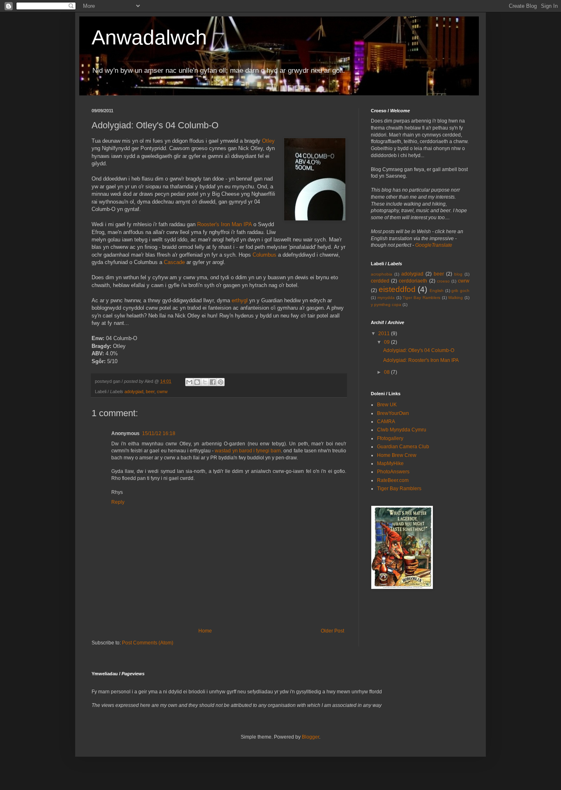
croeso (443, 281)
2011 (384, 333)
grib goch (460, 290)
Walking (455, 297)
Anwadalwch (149, 37)
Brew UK (387, 405)
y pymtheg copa (386, 304)
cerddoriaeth (413, 281)
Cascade (174, 262)
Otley (268, 141)
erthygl (240, 300)
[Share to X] (205, 382)
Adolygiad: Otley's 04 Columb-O (418, 350)
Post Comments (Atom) (147, 643)
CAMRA (386, 421)
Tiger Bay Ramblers (421, 297)
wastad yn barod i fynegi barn (248, 451)
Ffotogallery (390, 438)
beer (150, 391)
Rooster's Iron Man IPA (224, 224)
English (437, 290)
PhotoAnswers (393, 472)
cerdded (380, 281)
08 (387, 372)
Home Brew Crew (396, 455)
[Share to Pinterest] (220, 382)
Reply (117, 502)
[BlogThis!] (197, 382)
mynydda (386, 297)
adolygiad (133, 391)
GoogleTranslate (433, 245)
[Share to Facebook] (213, 382)
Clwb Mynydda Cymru (401, 430)
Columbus (264, 255)
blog (458, 274)
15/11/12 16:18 (158, 433)
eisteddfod (397, 289)
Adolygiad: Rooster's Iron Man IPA (421, 360)
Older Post (332, 631)
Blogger (310, 737)
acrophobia (381, 274)
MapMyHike (390, 463)
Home (205, 631)
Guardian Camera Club (403, 446)
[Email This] (189, 382)
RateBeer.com (393, 480)
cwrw (162, 391)
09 (387, 342)
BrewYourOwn (393, 413)
